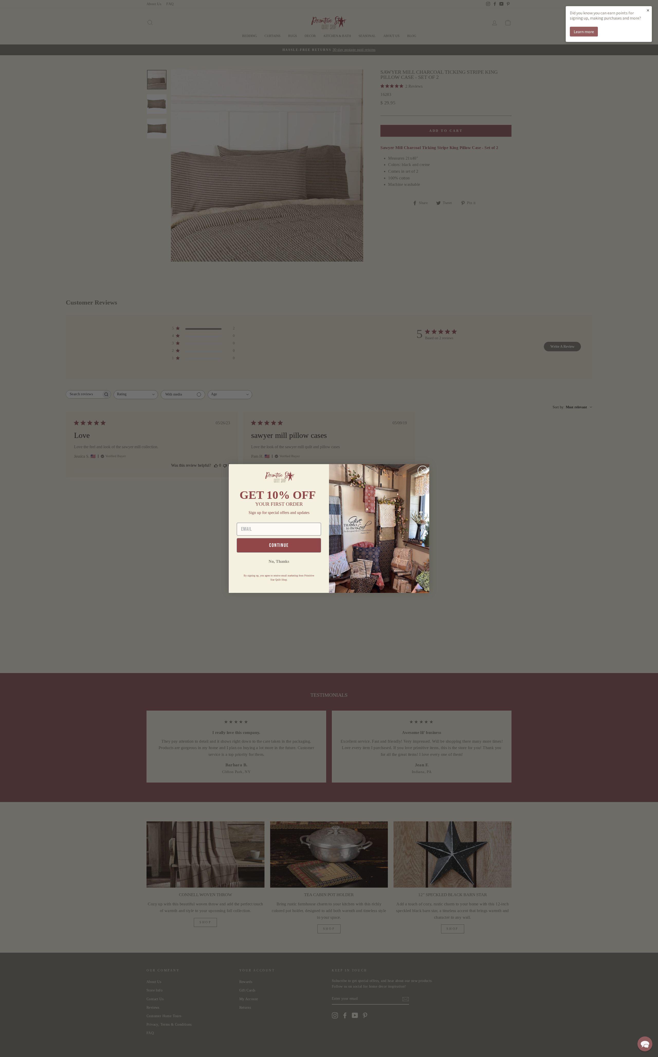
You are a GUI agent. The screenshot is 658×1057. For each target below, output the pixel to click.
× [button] (648, 10)
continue (279, 545)
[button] (644, 1043)
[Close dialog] (422, 470)
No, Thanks (279, 561)
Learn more (584, 31)
